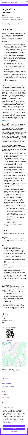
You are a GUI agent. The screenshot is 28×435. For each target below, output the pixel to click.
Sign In (22, 2)
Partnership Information (8, 386)
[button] (14, 354)
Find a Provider (6, 397)
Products (4, 381)
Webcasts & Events (6, 383)
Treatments (5, 394)
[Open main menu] (26, 2)
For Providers (5, 378)
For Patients (5, 392)
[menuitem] (9, 2)
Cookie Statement (7, 422)
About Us (4, 403)
